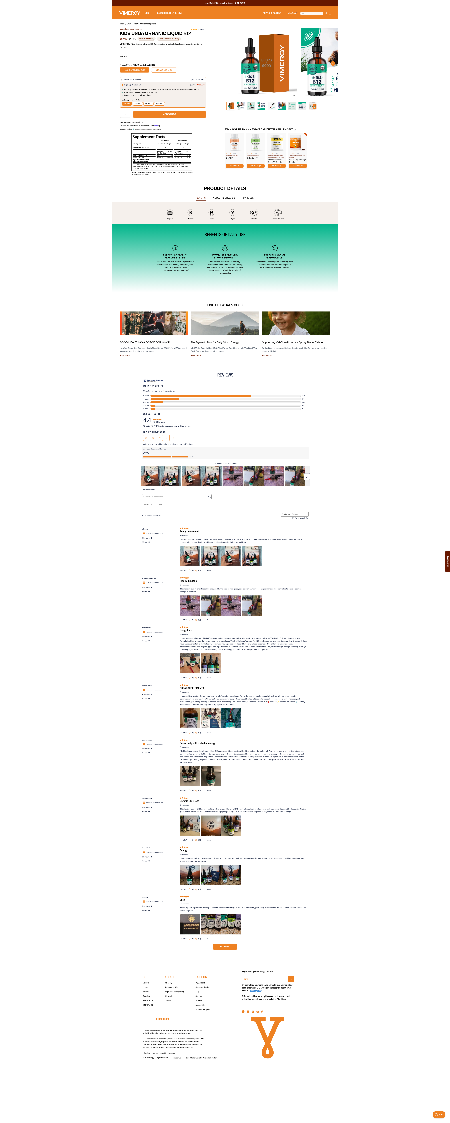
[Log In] (326, 14)
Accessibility (200, 1005)
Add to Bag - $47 (234, 166)
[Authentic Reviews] (153, 381)
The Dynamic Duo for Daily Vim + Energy (215, 342)
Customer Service (202, 987)
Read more (125, 356)
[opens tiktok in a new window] (262, 1012)
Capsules (146, 996)
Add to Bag (169, 114)
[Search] (320, 13)
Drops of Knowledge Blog (174, 992)
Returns (199, 1001)
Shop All (146, 983)
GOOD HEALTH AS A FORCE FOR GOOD (145, 342)
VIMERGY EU (148, 1001)
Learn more (157, 129)
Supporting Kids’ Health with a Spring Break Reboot (293, 342)
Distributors (162, 1019)
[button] (330, 14)
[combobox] (296, 514)
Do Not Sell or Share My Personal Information (201, 1058)
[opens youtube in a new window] (257, 1012)
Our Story (168, 983)
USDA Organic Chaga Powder (297, 161)
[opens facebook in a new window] (248, 1012)
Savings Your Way (171, 987)
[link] (159, 420)
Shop (147, 13)
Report (209, 570)
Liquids (145, 987)
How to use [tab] (248, 198)
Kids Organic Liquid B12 (134, 70)
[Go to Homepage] (129, 13)
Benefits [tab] (201, 198)
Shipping (199, 996)
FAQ (197, 992)
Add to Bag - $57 (277, 166)
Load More (225, 947)
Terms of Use (177, 1058)
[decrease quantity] (121, 115)
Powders (146, 992)
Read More (123, 56)
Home (122, 24)
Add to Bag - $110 (297, 166)
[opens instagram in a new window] (243, 1012)
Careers (168, 1001)
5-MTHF (229, 158)
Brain (129, 24)
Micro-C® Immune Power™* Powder (275, 161)
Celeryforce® (252, 158)
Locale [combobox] (160, 504)
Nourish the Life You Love (169, 13)
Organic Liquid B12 (164, 70)
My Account (200, 983)
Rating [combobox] (146, 504)
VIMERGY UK (148, 1005)
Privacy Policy (256, 990)
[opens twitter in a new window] (253, 1012)
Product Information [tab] (223, 198)
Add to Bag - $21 (256, 166)
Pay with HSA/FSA (203, 1010)
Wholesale (169, 996)
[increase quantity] (129, 115)
